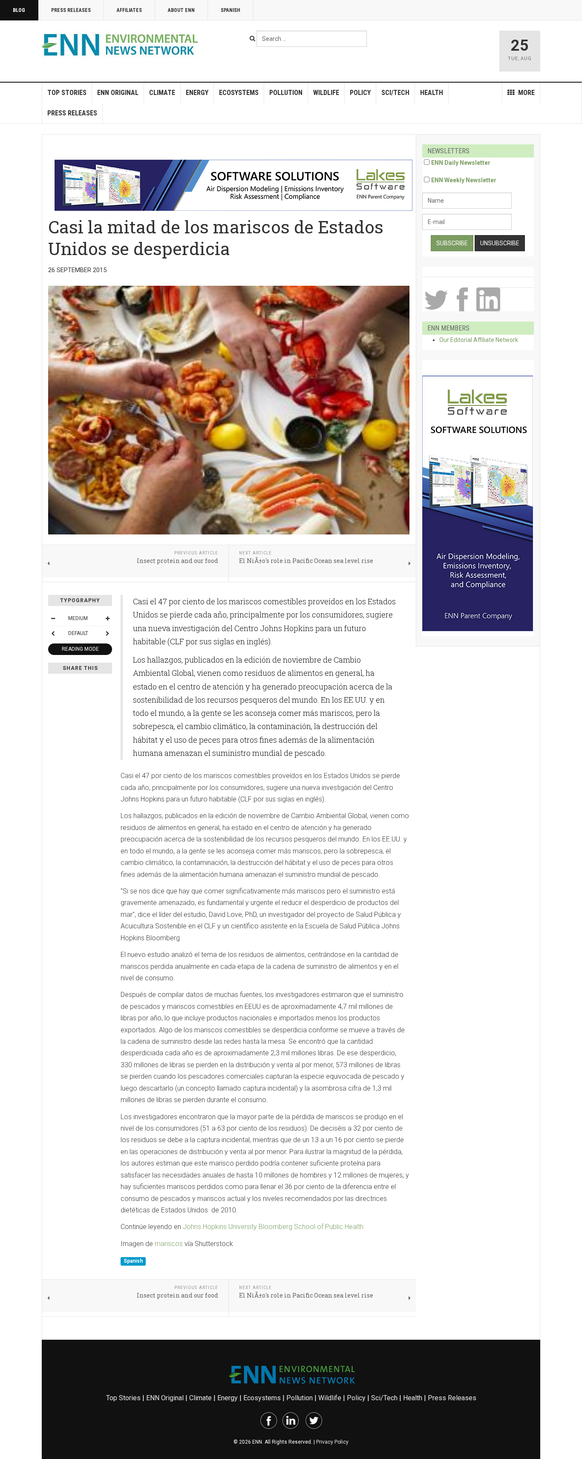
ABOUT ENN (181, 10)
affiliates (129, 10)
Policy (360, 93)
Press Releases (71, 10)
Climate (162, 93)
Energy (197, 93)
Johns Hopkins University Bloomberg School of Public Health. (274, 1227)
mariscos (168, 1244)
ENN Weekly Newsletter (463, 180)
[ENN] (122, 45)
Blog (19, 10)
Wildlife (326, 93)
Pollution (286, 93)
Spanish (230, 10)
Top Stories (66, 93)
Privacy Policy (332, 1442)
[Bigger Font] (107, 618)
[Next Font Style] (107, 633)
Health (431, 93)
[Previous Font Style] (53, 633)
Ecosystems (239, 93)
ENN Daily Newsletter (460, 162)
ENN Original (117, 93)
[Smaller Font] (53, 618)
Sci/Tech (395, 93)
